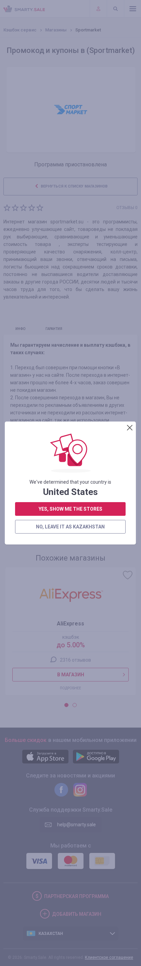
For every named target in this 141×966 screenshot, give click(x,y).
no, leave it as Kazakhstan (70, 526)
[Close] (129, 427)
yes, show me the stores (70, 509)
